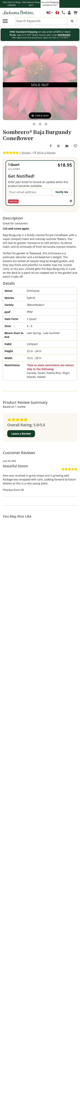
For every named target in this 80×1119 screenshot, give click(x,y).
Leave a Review (21, 433)
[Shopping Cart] (75, 12)
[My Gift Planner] (57, 12)
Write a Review (45, 152)
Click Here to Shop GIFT (31, 3)
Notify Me (61, 192)
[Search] (72, 20)
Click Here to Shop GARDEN (11, 3)
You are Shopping (50, 3)
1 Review (24, 152)
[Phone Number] (63, 12)
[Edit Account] (69, 12)
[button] (34, 124)
